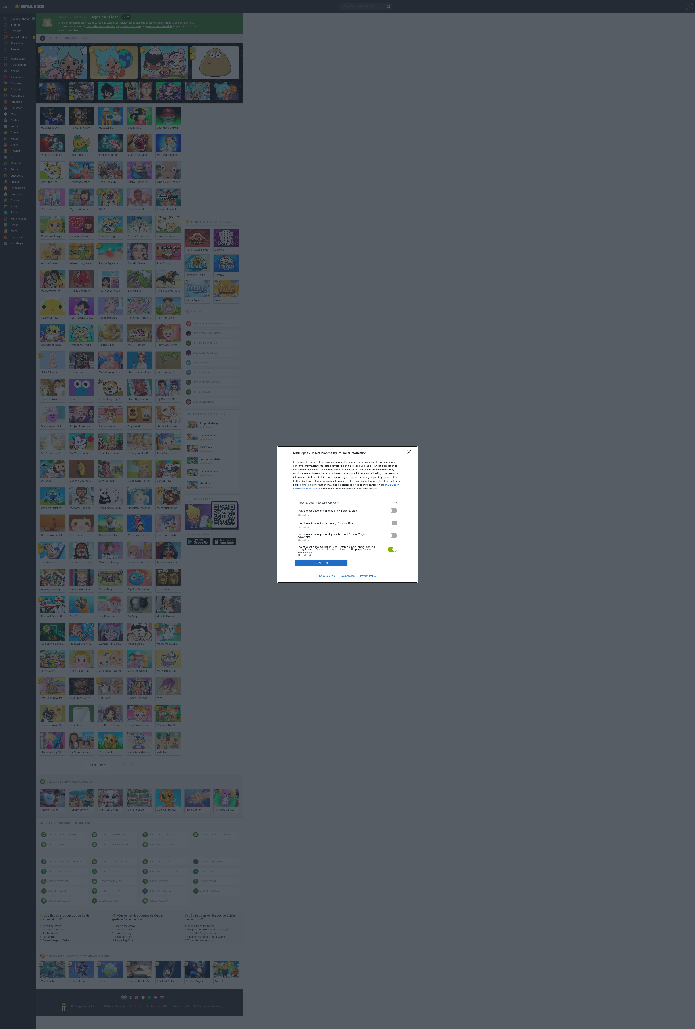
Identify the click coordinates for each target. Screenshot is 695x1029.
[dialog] (347, 514)
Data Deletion (327, 575)
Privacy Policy (368, 575)
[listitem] (347, 502)
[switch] (392, 510)
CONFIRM (321, 563)
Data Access (347, 575)
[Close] (410, 453)
